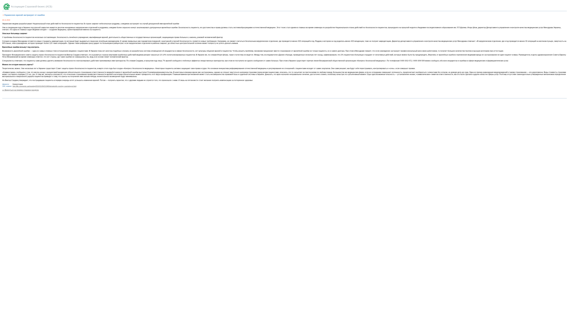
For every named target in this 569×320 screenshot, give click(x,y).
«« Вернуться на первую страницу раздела (20, 90)
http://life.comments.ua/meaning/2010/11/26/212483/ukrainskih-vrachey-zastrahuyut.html (44, 86)
